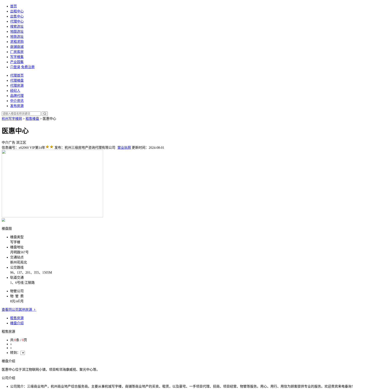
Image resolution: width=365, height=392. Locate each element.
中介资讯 (17, 101)
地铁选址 (17, 36)
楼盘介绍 (17, 323)
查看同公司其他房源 (17, 309)
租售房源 (17, 318)
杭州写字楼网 (12, 118)
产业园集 (17, 62)
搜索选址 (17, 26)
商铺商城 (17, 47)
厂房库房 (17, 52)
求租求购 (17, 41)
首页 (13, 6)
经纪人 (15, 90)
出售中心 (17, 16)
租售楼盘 (32, 118)
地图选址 (17, 31)
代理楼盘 (17, 80)
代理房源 (17, 85)
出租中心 (17, 11)
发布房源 (17, 106)
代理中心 (17, 21)
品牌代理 (17, 95)
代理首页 (17, 75)
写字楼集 (17, 57)
